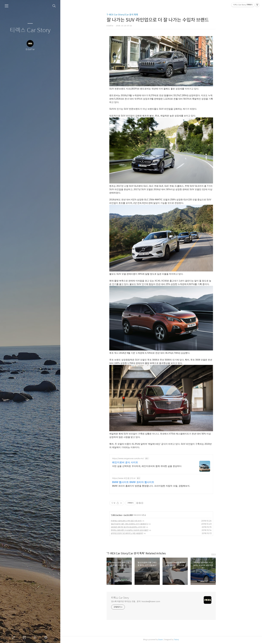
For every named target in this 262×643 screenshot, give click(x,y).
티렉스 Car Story (30, 30)
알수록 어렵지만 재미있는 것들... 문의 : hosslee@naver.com (135, 601)
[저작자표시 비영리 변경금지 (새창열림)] (139, 503)
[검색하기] (54, 5)
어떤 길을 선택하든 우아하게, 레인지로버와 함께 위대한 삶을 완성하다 (146, 466)
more (213, 554)
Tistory (176, 640)
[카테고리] (6, 6)
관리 (46, 637)
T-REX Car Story (116, 515)
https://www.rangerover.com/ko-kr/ (128, 458)
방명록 (25, 637)
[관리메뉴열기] (257, 5)
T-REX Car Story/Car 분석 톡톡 (122, 14)
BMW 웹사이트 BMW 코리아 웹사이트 (133, 482)
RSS (35, 637)
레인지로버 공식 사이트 (125, 462)
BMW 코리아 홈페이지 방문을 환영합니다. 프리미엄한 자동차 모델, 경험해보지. (151, 485)
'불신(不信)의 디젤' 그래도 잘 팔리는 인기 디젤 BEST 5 (129, 524)
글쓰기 (14, 637)
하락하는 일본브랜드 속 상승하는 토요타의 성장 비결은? (129, 530)
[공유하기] (117, 503)
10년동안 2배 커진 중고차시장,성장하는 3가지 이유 (128, 527)
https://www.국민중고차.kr (124, 478)
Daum (160, 640)
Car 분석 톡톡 (128, 515)
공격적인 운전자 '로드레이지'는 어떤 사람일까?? (127, 533)
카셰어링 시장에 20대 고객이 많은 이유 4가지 (126, 521)
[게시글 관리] (121, 503)
